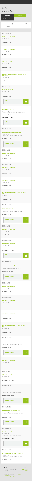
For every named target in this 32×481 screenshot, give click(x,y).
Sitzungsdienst (25, 470)
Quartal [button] (7, 24)
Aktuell (8, 26)
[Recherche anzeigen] (3, 8)
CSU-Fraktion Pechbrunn (8, 229)
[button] (26, 101)
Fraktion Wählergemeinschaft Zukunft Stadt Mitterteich (14, 74)
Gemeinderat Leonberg (8, 109)
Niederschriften (7, 19)
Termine (20, 15)
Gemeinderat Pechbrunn (8, 243)
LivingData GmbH (14, 476)
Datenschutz (7, 475)
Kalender (7, 15)
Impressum (19, 474)
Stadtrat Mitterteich (7, 89)
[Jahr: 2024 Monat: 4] (3, 26)
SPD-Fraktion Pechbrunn (8, 360)
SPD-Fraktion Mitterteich (9, 49)
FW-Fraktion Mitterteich (8, 37)
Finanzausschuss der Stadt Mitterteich (12, 453)
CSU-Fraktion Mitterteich (9, 62)
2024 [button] (26, 24)
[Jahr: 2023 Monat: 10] (13, 23)
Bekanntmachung (9, 101)
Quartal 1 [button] (19, 24)
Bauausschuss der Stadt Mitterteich (11, 132)
